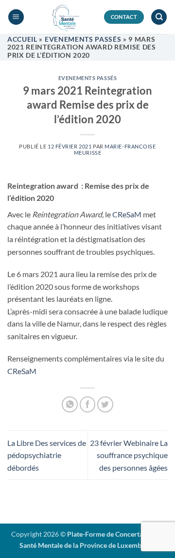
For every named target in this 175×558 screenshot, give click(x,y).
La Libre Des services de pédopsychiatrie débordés (46, 455)
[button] (16, 17)
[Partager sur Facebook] (88, 404)
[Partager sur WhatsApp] (70, 404)
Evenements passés (83, 39)
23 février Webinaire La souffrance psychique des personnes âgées (129, 455)
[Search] (159, 17)
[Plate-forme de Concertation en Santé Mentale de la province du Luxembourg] (64, 17)
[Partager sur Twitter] (105, 404)
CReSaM (126, 214)
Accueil (22, 39)
